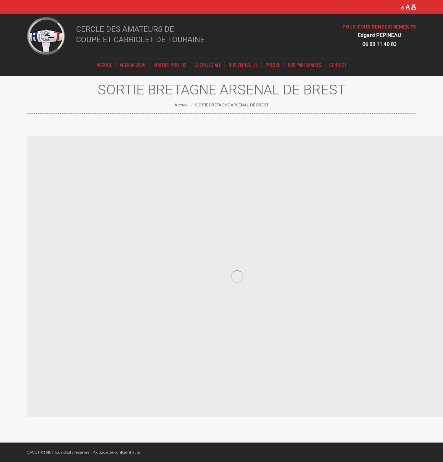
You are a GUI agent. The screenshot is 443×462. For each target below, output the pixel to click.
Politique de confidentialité (116, 452)
